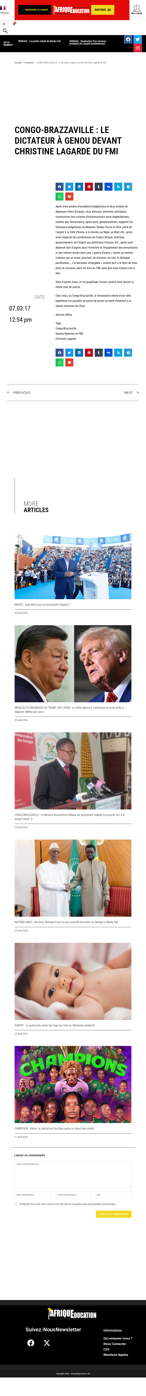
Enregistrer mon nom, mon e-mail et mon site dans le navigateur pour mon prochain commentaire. (67, 1204)
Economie (29, 62)
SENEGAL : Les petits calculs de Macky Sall (39, 41)
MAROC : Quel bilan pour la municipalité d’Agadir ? (42, 604)
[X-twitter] (47, 1343)
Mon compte (136, 13)
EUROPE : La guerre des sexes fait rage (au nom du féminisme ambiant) (55, 1025)
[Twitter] (137, 39)
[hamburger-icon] (4, 24)
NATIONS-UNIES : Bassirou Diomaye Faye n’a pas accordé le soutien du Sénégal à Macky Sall (66, 922)
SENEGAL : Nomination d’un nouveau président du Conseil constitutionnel (87, 42)
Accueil (18, 62)
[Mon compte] (136, 8)
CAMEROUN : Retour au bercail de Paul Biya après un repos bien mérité (54, 1128)
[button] (34, 10)
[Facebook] (128, 39)
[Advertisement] (73, 95)
